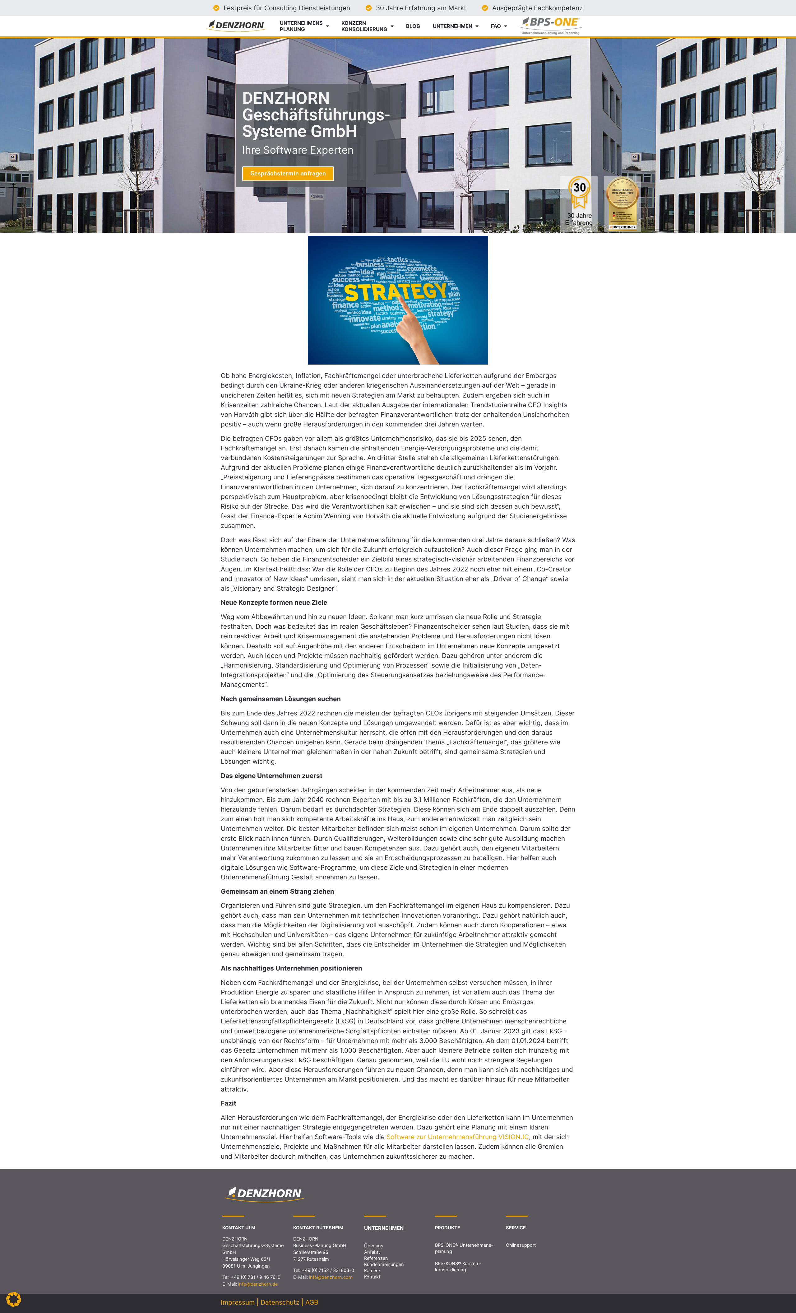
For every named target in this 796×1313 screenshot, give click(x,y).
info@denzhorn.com (331, 1277)
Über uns (373, 1246)
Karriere (372, 1270)
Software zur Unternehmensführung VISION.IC (457, 1137)
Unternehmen (452, 26)
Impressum (238, 1302)
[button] (13, 1299)
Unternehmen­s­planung (301, 26)
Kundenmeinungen (384, 1264)
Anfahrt (372, 1252)
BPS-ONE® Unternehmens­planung (464, 1248)
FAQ (496, 26)
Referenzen (376, 1258)
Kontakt (372, 1277)
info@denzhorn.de (258, 1284)
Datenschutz (280, 1302)
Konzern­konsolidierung (364, 26)
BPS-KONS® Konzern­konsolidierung (458, 1267)
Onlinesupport (521, 1245)
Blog (413, 26)
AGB (311, 1302)
